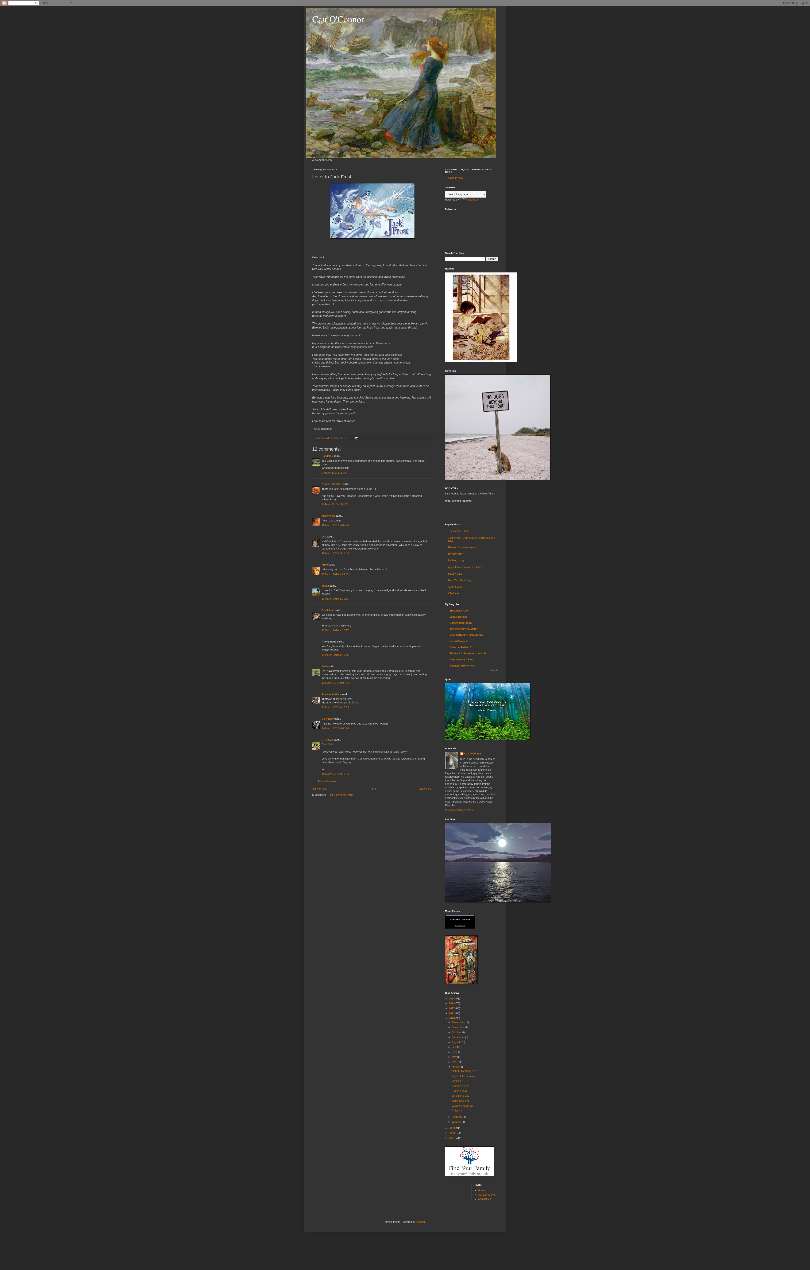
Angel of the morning (463, 1076)
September (458, 1037)
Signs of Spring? (460, 1100)
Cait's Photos (455, 177)
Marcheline (328, 515)
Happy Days (455, 573)
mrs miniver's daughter (464, 629)
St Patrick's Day (460, 1095)
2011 (452, 1013)
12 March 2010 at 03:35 (335, 682)
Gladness (453, 593)
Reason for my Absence (461, 547)
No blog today (456, 560)
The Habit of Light (458, 531)
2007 (452, 1137)
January (457, 1121)
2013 (452, 1003)
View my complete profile (459, 810)
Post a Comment (326, 781)
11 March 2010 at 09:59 (335, 574)
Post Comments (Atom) (341, 794)
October (457, 1032)
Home (373, 788)
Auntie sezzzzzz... (332, 484)
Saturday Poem (460, 1086)
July (454, 1047)
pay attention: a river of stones (465, 567)
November (458, 1027)
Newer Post (320, 788)
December (458, 1022)
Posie (325, 666)
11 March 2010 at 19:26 (335, 654)
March (456, 1066)
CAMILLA (327, 739)
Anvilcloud (328, 610)
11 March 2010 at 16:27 (335, 630)
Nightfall (456, 1081)
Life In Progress (459, 641)
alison (325, 585)
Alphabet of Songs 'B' (463, 1071)
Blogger (420, 1221)
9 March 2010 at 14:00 (334, 472)
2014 (452, 998)
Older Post (425, 788)
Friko (325, 564)
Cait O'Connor (338, 19)
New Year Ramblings (460, 580)
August (456, 1042)
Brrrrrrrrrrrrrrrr (455, 553)
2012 (452, 1008)
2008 (452, 1132)
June (455, 1052)
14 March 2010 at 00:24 (335, 728)
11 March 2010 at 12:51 (335, 598)
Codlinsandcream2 (461, 622)
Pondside (327, 456)
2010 (452, 1018)
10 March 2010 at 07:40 (335, 525)
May (454, 1057)
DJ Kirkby (328, 718)
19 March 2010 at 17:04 (335, 774)
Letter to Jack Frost (462, 1105)
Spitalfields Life (459, 610)
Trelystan (456, 1110)
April (455, 1062)
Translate (473, 199)
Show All (494, 670)
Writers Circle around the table (468, 653)
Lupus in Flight (458, 616)
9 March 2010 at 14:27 (334, 504)
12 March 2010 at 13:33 (335, 707)
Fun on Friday (459, 1091)
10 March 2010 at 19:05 (335, 553)
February (457, 1116)
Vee (324, 536)
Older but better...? (460, 647)
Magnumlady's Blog (461, 659)
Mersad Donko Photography (466, 635)
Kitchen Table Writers (462, 665)
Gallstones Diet (486, 1194)
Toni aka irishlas (331, 694)
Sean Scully (455, 586)
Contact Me (484, 1198)
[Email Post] (356, 438)
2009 (452, 1128)
